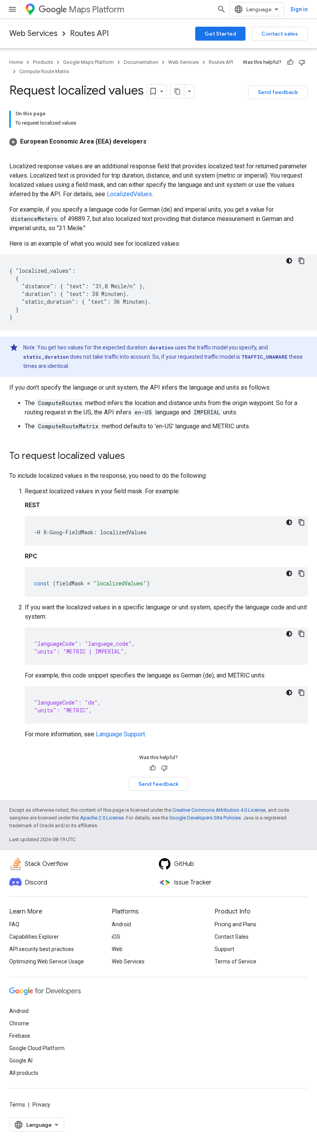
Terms (17, 1105)
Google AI (20, 1060)
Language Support (120, 734)
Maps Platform (96, 9)
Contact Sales (232, 937)
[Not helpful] (302, 62)
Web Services (33, 33)
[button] (78, 141)
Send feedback (278, 92)
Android (121, 924)
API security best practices (41, 949)
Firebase (19, 1036)
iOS (116, 937)
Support (224, 949)
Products (43, 62)
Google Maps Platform (88, 62)
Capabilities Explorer (34, 937)
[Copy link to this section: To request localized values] (132, 456)
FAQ (14, 924)
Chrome (19, 1023)
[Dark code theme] (289, 261)
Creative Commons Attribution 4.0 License (219, 810)
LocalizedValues (129, 194)
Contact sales (279, 33)
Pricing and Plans (235, 924)
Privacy (41, 1105)
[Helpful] (290, 62)
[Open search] (221, 9)
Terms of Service (235, 961)
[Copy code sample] (301, 261)
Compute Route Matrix (44, 71)
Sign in (299, 9)
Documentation (141, 62)
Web (117, 949)
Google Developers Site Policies (205, 818)
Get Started (220, 33)
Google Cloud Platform (37, 1048)
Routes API (89, 33)
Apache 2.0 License (102, 818)
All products (23, 1073)
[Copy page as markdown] (177, 91)
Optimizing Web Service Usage (46, 961)
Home (16, 62)
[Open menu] (12, 9)
